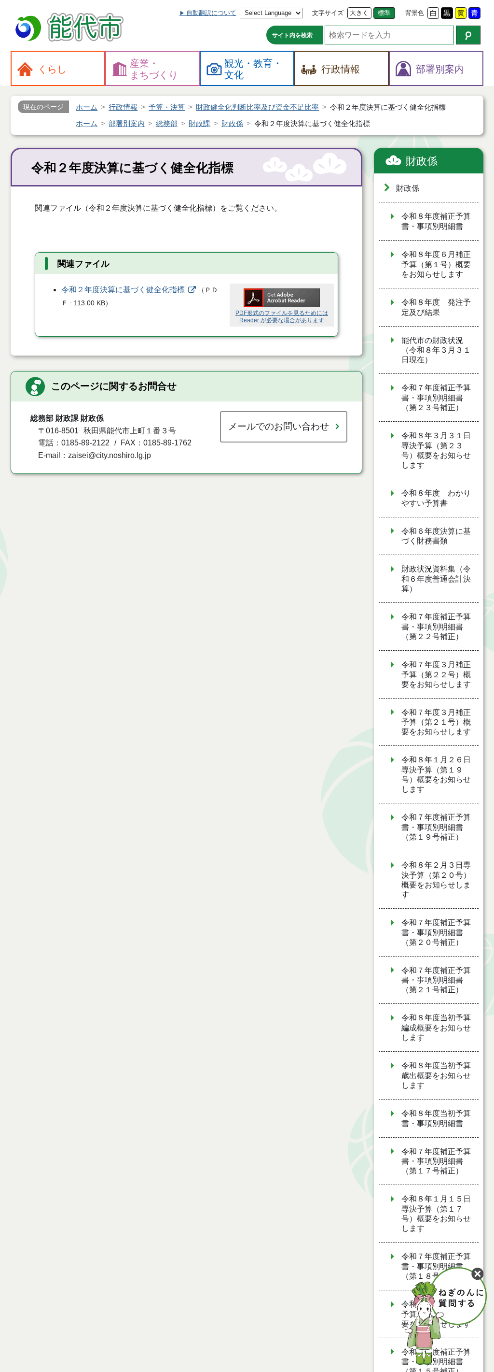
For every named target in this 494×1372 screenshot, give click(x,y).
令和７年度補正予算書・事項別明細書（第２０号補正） (436, 932)
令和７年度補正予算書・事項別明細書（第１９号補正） (436, 827)
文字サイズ (327, 12)
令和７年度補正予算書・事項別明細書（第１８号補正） (436, 1266)
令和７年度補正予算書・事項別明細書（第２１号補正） (436, 980)
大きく (359, 12)
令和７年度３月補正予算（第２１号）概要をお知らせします (436, 722)
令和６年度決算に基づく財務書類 (436, 536)
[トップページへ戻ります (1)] (71, 28)
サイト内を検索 (292, 35)
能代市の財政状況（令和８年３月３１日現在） (436, 350)
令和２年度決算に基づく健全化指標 (123, 290)
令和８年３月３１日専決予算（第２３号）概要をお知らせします (436, 450)
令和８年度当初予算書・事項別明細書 (436, 1118)
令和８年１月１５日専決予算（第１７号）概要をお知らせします (436, 1213)
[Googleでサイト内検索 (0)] (468, 35)
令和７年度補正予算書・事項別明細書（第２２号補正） (436, 627)
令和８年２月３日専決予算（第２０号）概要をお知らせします (436, 880)
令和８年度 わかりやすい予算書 (436, 498)
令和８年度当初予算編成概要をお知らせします (436, 1028)
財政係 (422, 161)
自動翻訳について (211, 12)
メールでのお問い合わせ (278, 426)
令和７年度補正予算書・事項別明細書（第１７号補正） (436, 1161)
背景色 (414, 12)
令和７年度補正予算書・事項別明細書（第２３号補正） (436, 398)
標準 (384, 12)
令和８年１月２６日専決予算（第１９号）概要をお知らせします (436, 774)
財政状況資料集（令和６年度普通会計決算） (436, 579)
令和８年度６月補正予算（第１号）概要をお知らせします (436, 264)
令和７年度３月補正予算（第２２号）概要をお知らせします (436, 674)
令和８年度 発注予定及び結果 (436, 307)
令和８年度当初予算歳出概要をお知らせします (436, 1075)
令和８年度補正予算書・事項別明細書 (436, 221)
